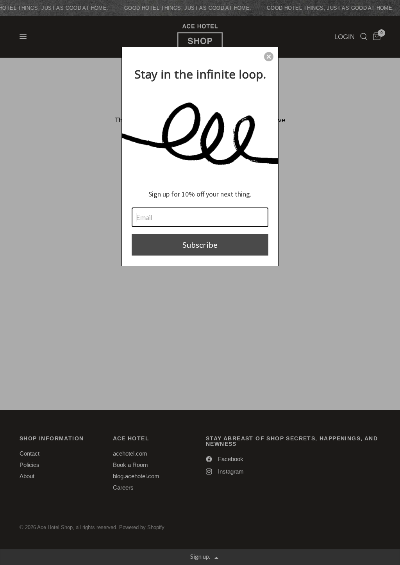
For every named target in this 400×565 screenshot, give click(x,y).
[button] (268, 56)
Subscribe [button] (200, 244)
